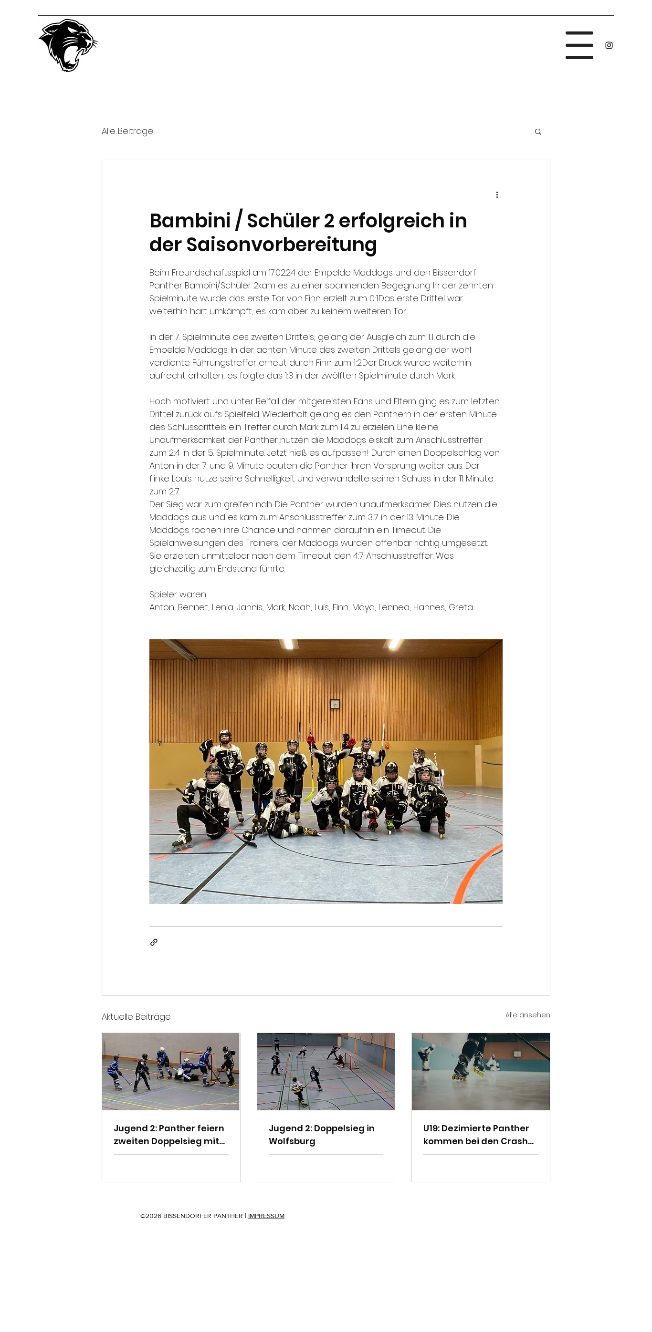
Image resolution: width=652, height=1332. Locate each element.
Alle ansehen (527, 1015)
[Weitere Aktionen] (497, 194)
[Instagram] (609, 45)
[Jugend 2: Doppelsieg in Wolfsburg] (326, 1071)
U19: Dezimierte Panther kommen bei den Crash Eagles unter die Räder (476, 1135)
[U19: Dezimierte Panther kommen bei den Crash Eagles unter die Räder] (481, 1071)
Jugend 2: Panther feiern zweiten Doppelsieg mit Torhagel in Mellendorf (169, 1135)
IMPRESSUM (266, 1215)
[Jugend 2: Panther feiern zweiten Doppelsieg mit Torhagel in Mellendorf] (171, 1071)
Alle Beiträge (127, 131)
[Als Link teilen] (153, 942)
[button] (579, 45)
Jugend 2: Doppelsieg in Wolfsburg (322, 1134)
